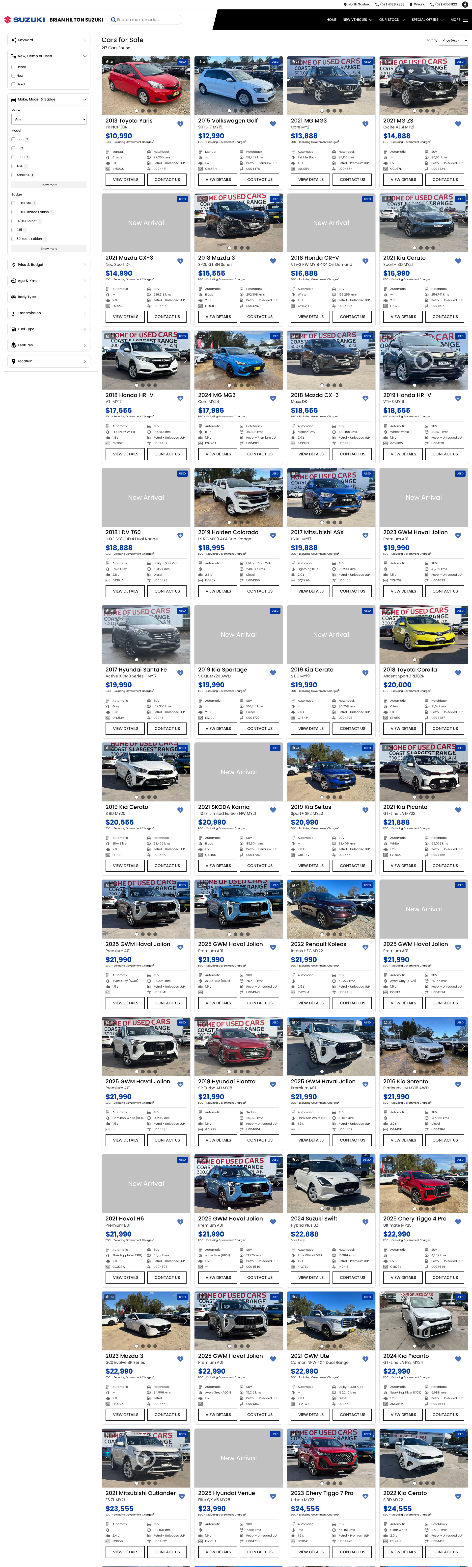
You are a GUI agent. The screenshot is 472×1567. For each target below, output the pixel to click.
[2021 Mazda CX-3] (146, 223)
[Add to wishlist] (180, 124)
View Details (126, 179)
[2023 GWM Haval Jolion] (424, 497)
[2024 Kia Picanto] (424, 1321)
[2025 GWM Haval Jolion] (146, 909)
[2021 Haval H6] (146, 1183)
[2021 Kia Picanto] (424, 772)
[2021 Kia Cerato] (424, 223)
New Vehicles (355, 19)
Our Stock (389, 19)
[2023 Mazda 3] (146, 1321)
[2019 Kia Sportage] (238, 634)
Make (15, 110)
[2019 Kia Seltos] (331, 772)
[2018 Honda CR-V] (331, 223)
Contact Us (167, 179)
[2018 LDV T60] (146, 497)
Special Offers (425, 19)
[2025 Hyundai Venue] (238, 1458)
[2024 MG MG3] (238, 360)
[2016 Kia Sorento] (424, 1046)
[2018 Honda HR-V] (146, 360)
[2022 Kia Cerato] (424, 1458)
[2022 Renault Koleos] (331, 909)
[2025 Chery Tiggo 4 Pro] (424, 1183)
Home (331, 19)
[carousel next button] (185, 86)
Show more (49, 185)
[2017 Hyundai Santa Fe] (146, 634)
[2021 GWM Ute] (331, 1321)
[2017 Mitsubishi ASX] (331, 497)
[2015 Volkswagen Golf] (238, 85)
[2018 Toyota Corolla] (424, 634)
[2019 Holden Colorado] (238, 497)
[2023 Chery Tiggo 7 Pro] (331, 1458)
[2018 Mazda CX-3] (331, 360)
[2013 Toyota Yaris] (146, 85)
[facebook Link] (465, 4)
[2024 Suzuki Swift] (331, 1183)
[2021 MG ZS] (424, 85)
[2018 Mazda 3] (238, 223)
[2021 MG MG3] (331, 85)
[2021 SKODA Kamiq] (238, 772)
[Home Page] (24, 20)
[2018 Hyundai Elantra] (238, 1046)
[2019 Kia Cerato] (331, 634)
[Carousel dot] (137, 111)
